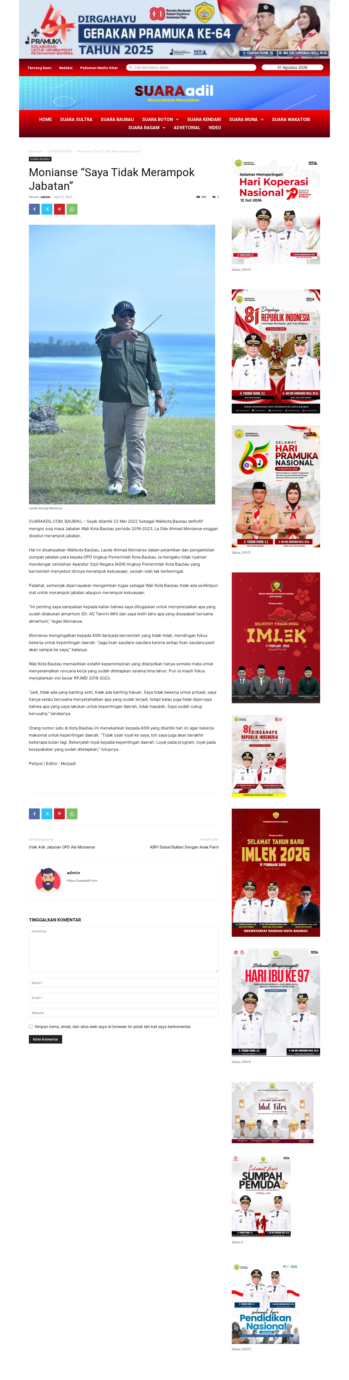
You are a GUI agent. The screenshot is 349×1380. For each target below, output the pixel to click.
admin (45, 197)
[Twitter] (46, 209)
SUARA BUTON (157, 119)
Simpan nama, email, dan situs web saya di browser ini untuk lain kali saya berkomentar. (113, 1026)
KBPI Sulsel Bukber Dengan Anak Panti (184, 847)
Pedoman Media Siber (99, 68)
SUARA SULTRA (76, 119)
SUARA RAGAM (144, 127)
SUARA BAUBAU (117, 119)
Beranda (35, 151)
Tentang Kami (39, 68)
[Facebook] (34, 209)
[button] (160, 120)
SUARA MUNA (243, 119)
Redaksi (66, 68)
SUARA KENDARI (204, 119)
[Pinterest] (59, 209)
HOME (45, 119)
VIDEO (215, 127)
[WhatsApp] (72, 209)
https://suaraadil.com (82, 880)
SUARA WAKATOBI (291, 119)
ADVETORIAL (187, 127)
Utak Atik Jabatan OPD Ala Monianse (62, 847)
